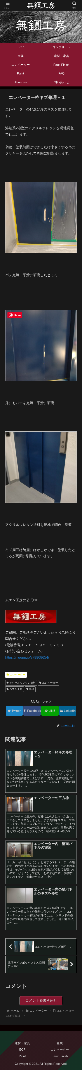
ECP (22, 1049)
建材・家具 (22, 1043)
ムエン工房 (16, 689)
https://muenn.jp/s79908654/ (27, 657)
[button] (73, 631)
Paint (22, 1056)
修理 (31, 689)
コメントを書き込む (41, 1000)
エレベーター (17, 674)
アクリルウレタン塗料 (22, 682)
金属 (60, 1043)
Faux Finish (60, 1056)
